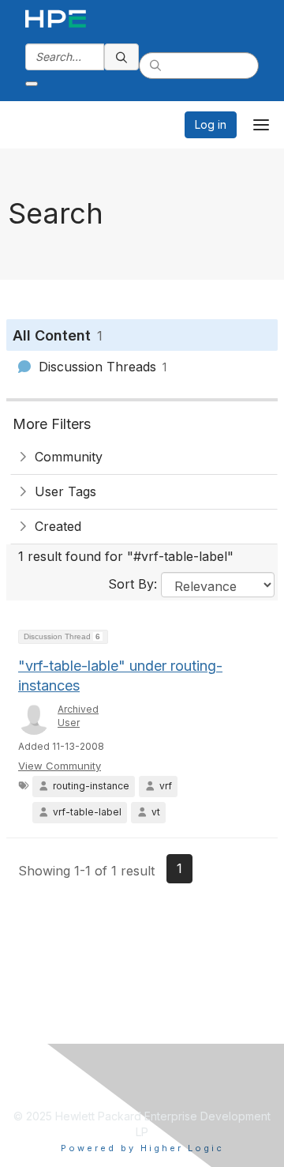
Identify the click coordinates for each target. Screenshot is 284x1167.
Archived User (78, 715)
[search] (121, 56)
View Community (59, 765)
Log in (210, 124)
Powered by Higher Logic (142, 1148)
